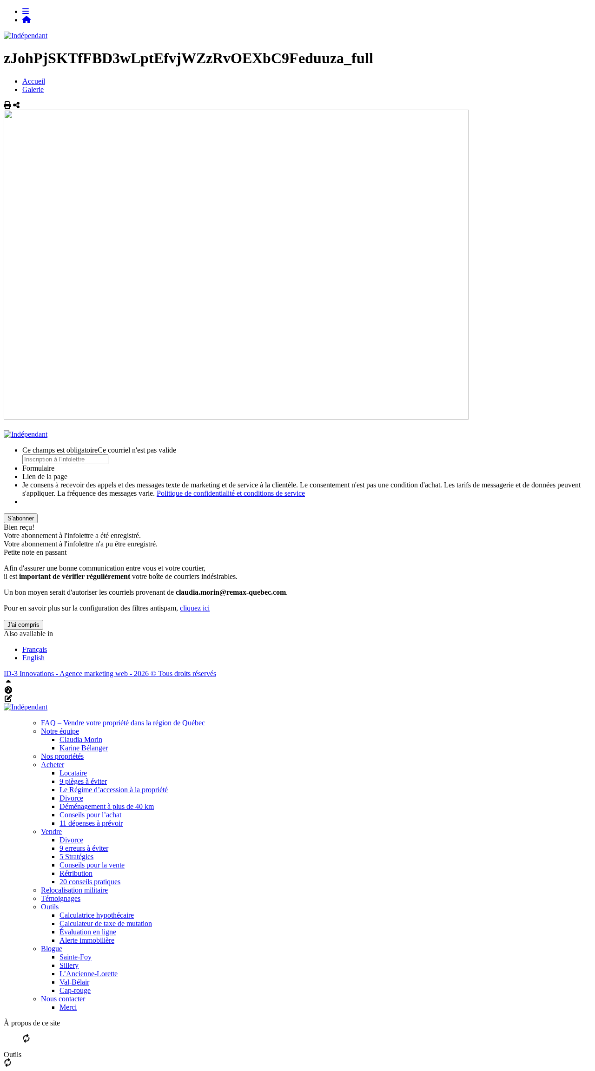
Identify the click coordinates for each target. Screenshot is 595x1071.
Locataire (73, 773)
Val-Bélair (74, 982)
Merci (68, 1007)
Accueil (33, 81)
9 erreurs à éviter (84, 848)
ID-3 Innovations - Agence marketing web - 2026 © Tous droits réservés (110, 673)
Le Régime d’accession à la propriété (114, 790)
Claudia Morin (81, 739)
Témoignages (60, 898)
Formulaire (38, 468)
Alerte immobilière (87, 940)
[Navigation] (25, 11)
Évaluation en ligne (88, 932)
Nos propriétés (62, 756)
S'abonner (20, 518)
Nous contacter (63, 999)
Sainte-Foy (76, 957)
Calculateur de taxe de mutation (106, 923)
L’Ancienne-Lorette (89, 974)
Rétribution (76, 873)
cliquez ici (195, 608)
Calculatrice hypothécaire (97, 915)
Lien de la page (44, 476)
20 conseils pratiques (90, 882)
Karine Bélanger (84, 748)
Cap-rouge (75, 990)
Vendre (51, 831)
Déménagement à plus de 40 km (107, 806)
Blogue (51, 949)
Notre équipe (60, 731)
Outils (50, 907)
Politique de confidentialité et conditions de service (231, 493)
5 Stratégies (76, 857)
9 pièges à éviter (83, 781)
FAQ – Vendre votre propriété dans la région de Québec (123, 723)
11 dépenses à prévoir (91, 823)
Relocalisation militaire (74, 890)
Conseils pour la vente (92, 865)
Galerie (33, 89)
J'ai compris (23, 624)
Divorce (71, 798)
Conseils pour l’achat (90, 815)
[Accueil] (26, 20)
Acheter (52, 765)
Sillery (69, 965)
